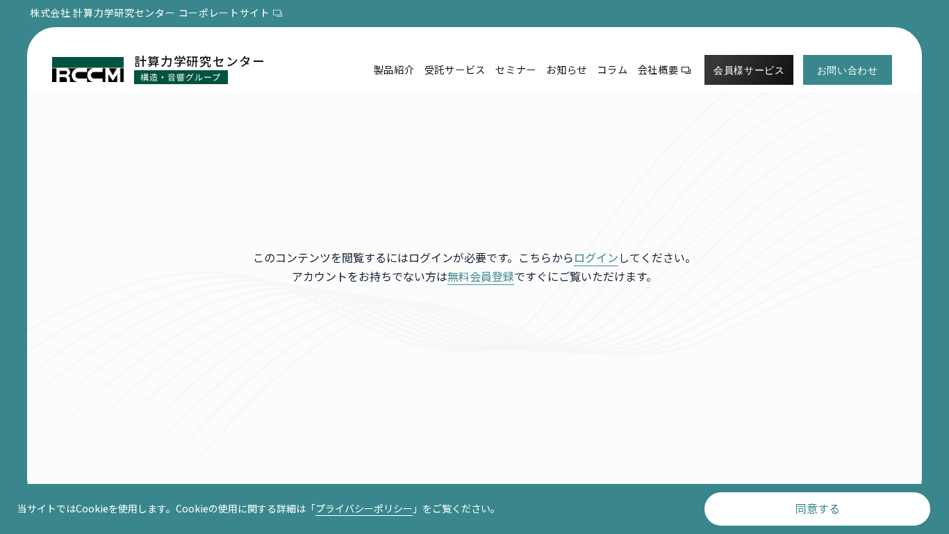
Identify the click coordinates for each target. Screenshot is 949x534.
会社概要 (658, 69)
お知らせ (566, 69)
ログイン (596, 257)
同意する (817, 508)
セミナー (515, 69)
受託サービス (455, 69)
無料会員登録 (480, 276)
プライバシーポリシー (364, 508)
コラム (612, 69)
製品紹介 (394, 69)
